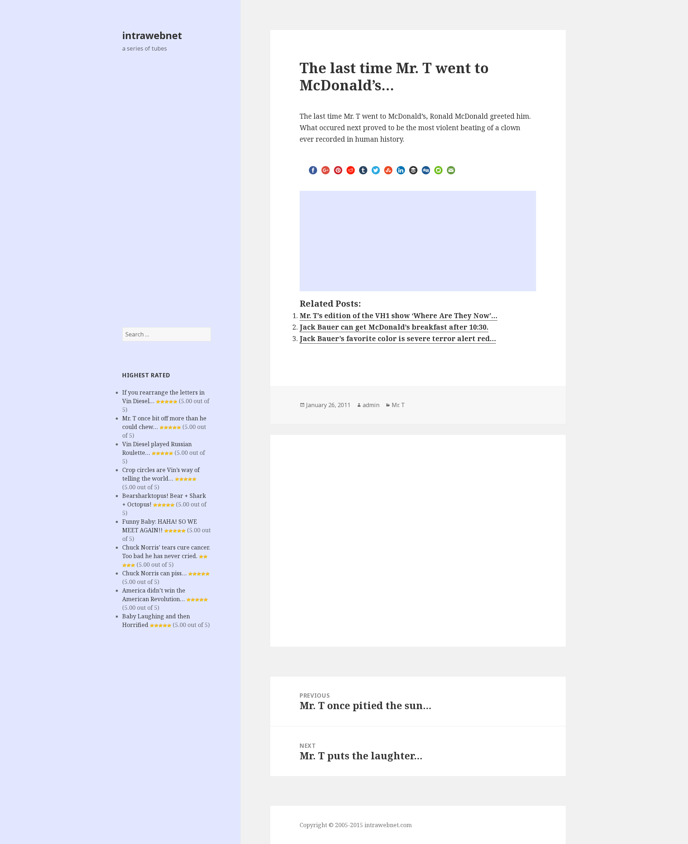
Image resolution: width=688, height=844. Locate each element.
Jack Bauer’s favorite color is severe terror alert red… (398, 338)
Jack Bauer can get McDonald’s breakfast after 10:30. (394, 327)
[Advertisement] (166, 189)
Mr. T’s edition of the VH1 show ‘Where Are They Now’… (398, 315)
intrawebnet (152, 35)
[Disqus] (418, 535)
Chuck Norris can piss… (154, 573)
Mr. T (398, 405)
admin (371, 405)
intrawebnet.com (388, 825)
